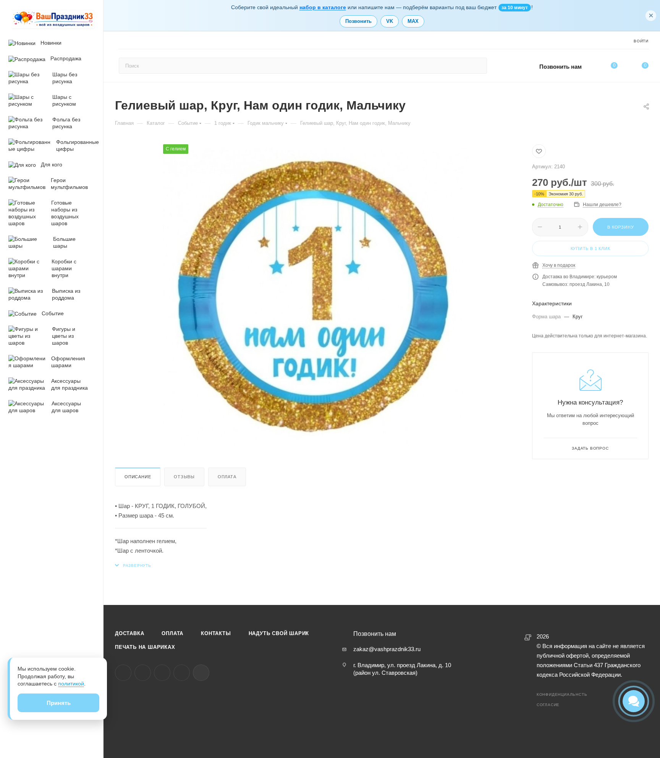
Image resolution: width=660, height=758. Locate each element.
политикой (71, 684)
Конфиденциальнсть (562, 694)
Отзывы (184, 476)
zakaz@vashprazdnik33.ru (387, 649)
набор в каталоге (322, 7)
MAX (413, 21)
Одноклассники (162, 672)
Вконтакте (123, 672)
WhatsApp (181, 672)
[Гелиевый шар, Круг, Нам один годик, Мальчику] (316, 297)
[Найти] (477, 66)
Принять (59, 703)
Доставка (129, 633)
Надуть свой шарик (279, 633)
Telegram (142, 672)
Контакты (216, 633)
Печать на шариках (145, 647)
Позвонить (358, 21)
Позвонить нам (560, 66)
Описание (138, 476)
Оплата (227, 476)
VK (389, 21)
